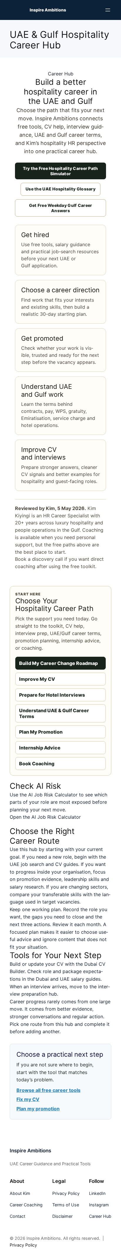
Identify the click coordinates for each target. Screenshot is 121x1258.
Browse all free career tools (48, 1090)
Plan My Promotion (41, 732)
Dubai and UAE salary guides (68, 979)
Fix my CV (27, 1099)
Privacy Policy (23, 1244)
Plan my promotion (38, 1109)
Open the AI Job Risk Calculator (45, 817)
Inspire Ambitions (48, 9)
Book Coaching (36, 763)
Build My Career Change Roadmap (58, 663)
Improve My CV (37, 679)
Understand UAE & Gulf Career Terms (54, 713)
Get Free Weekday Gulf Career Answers (60, 208)
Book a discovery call (39, 559)
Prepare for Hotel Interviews (52, 695)
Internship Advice (39, 748)
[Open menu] (107, 9)
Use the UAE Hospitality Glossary (60, 188)
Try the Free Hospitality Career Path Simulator (60, 171)
